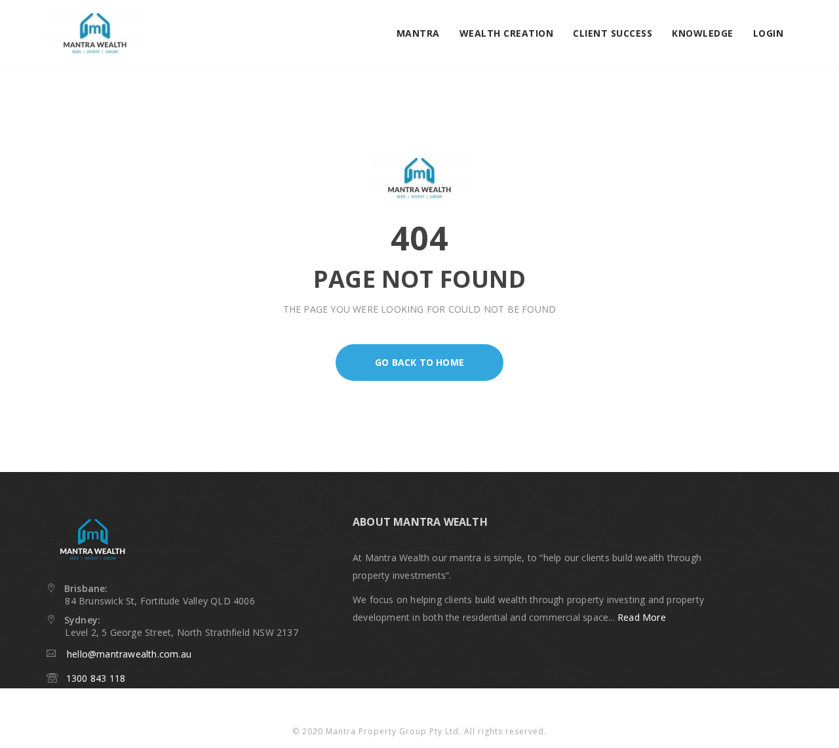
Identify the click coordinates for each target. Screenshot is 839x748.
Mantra (418, 33)
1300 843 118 (91, 678)
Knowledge (702, 33)
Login (768, 33)
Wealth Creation (506, 33)
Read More (641, 617)
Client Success (612, 33)
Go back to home (419, 362)
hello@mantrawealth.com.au (129, 654)
